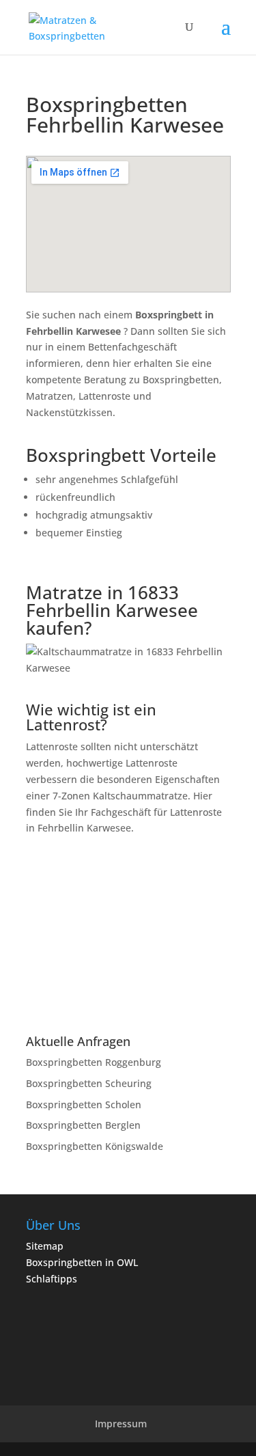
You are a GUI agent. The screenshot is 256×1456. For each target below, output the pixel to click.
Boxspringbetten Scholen (83, 1104)
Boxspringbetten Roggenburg (93, 1062)
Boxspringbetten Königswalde (94, 1146)
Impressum (121, 1423)
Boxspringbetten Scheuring (89, 1083)
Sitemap (44, 1245)
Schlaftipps (51, 1278)
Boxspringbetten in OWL (82, 1262)
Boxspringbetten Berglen (83, 1124)
